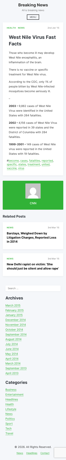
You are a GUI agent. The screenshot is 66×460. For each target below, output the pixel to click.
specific (12, 164)
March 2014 (12, 363)
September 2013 (16, 368)
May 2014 (11, 353)
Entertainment (14, 394)
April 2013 (11, 373)
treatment (34, 164)
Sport (9, 423)
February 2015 (14, 310)
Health (9, 404)
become (13, 160)
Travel (9, 433)
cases (24, 160)
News (9, 413)
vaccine (12, 168)
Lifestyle (10, 409)
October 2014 (14, 329)
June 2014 (12, 349)
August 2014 (13, 339)
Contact (44, 453)
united (46, 164)
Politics (10, 418)
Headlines (11, 399)
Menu (33, 17)
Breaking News (33, 5)
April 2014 (11, 358)
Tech (8, 428)
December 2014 (15, 319)
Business (10, 389)
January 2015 (14, 315)
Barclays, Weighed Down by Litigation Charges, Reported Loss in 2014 (31, 237)
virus (21, 168)
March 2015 (12, 305)
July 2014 (11, 344)
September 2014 (16, 334)
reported (47, 160)
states (22, 164)
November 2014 (15, 324)
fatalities (34, 160)
